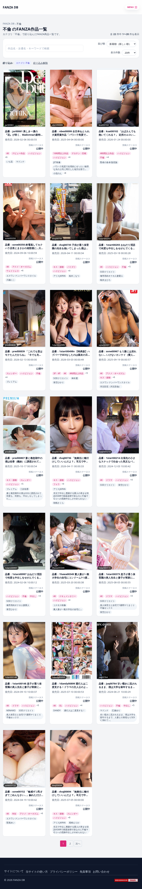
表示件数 (115, 52)
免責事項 (85, 871)
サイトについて (14, 871)
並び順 (101, 43)
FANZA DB (8, 23)
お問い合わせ (101, 871)
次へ (78, 843)
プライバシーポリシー (64, 871)
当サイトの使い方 (37, 871)
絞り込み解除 (40, 63)
